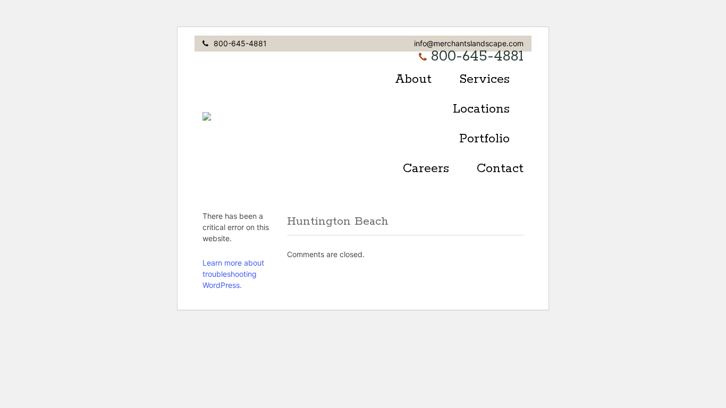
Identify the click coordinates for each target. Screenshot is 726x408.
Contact (500, 168)
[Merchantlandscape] (290, 116)
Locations (481, 109)
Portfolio (484, 139)
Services (484, 79)
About (413, 79)
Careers (426, 168)
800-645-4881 (240, 43)
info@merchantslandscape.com (469, 43)
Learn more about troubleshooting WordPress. (233, 274)
